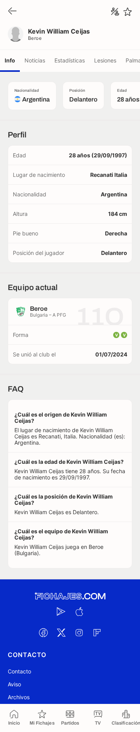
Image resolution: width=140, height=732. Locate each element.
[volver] (12, 11)
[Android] (61, 611)
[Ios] (79, 611)
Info (10, 60)
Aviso (14, 684)
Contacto (19, 671)
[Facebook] (43, 632)
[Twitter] (61, 632)
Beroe (35, 38)
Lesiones (105, 60)
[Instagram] (79, 632)
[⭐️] (127, 11)
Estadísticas (69, 60)
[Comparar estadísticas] (115, 11)
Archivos (19, 697)
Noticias (34, 60)
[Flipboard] (97, 632)
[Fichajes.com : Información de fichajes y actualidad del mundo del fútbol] (70, 596)
